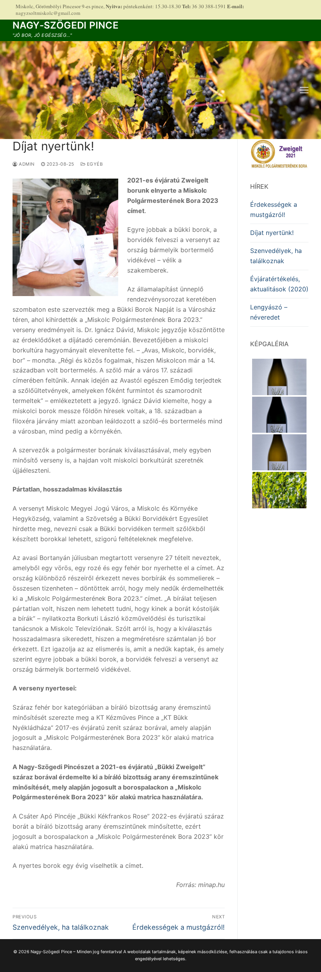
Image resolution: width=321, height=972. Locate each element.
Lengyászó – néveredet (268, 312)
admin (26, 164)
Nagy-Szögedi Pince (66, 25)
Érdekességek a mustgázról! (273, 210)
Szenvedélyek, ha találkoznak (276, 256)
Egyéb (94, 164)
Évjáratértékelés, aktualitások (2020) (279, 284)
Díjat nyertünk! (272, 233)
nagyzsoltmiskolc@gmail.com (48, 12)
